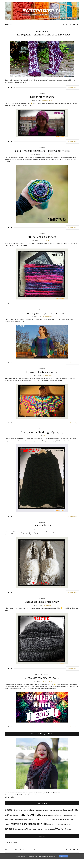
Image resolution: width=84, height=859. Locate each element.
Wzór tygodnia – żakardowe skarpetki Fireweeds (42, 34)
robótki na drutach (22, 823)
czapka (52, 810)
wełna (28, 829)
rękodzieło (40, 823)
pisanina (69, 815)
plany (74, 815)
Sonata (55, 824)
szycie (68, 824)
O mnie (36, 849)
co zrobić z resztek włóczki (37, 810)
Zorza (70, 829)
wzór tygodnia (49, 829)
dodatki (63, 810)
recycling (70, 819)
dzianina (73, 809)
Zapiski (46, 674)
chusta (21, 810)
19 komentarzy (47, 100)
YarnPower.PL (39, 795)
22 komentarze (48, 435)
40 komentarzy (48, 605)
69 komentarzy (48, 681)
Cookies (23, 849)
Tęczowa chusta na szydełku (42, 372)
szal (64, 824)
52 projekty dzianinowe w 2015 (42, 677)
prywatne (54, 819)
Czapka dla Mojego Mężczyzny (42, 601)
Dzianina (38, 31)
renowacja (7, 824)
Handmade (38, 674)
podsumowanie (15, 819)
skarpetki (50, 824)
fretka (17, 815)
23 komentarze (48, 240)
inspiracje (39, 814)
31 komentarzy (48, 154)
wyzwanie (40, 829)
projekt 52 (47, 819)
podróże (7, 819)
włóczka (58, 828)
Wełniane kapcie (42, 525)
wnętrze (33, 829)
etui (6, 815)
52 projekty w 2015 (11, 849)
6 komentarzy (49, 38)
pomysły (38, 819)
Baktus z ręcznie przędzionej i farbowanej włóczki (42, 150)
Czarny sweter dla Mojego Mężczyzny (42, 432)
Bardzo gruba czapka (42, 96)
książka (55, 815)
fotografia (11, 815)
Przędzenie (62, 819)
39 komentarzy (47, 316)
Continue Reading (72, 87)
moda (64, 815)
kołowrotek (49, 815)
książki (60, 815)
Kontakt (30, 849)
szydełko (9, 828)
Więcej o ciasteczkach (49, 856)
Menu (9, 24)
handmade (26, 814)
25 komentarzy (48, 529)
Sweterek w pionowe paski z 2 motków (42, 313)
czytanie (57, 810)
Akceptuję (63, 856)
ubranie (17, 829)
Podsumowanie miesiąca (27, 819)
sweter (60, 824)
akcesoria (10, 809)
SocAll (17, 795)
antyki (17, 810)
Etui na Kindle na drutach (42, 236)
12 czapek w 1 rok (71, 103)
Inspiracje (46, 31)
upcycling (22, 829)
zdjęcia (66, 829)
